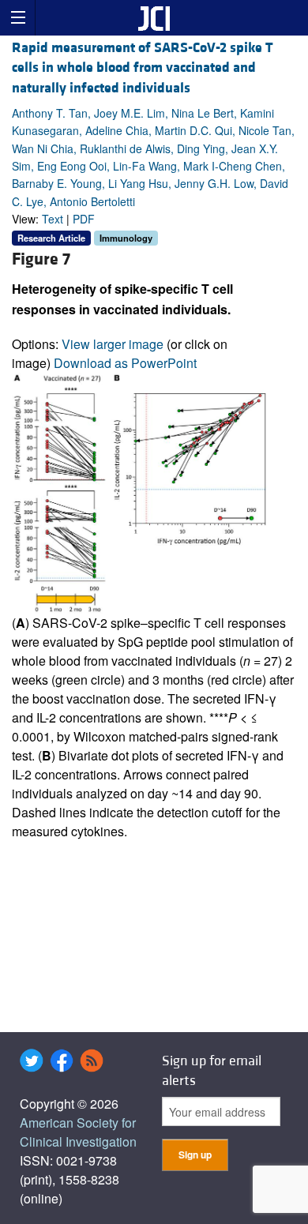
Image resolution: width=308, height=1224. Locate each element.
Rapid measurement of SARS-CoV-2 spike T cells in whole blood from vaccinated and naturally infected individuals (142, 67)
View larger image (112, 344)
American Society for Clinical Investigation (78, 1132)
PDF (84, 219)
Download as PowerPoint (125, 363)
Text (52, 219)
